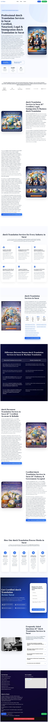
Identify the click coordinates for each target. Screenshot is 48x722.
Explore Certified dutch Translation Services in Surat (35, 520)
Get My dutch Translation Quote (38, 609)
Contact (24, 1)
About (21, 1)
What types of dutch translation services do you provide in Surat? (35, 649)
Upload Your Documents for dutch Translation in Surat (11, 214)
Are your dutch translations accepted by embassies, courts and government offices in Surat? (35, 644)
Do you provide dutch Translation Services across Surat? (35, 654)
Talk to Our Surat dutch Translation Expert (18, 62)
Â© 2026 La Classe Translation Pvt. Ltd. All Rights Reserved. (24, 718)
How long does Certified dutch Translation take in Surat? (36, 659)
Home (18, 1)
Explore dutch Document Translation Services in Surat (11, 463)
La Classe (3, 1)
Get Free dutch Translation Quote (6, 62)
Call (39, 1)
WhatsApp (44, 1)
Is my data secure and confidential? (33, 663)
